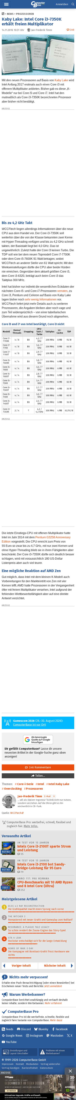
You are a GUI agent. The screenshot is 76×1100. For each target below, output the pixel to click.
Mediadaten (32, 1064)
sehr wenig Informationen (41, 299)
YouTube (11, 1042)
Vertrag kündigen (10, 1068)
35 (22, 854)
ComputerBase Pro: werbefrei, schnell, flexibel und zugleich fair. (38, 824)
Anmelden (62, 4)
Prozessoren (25, 13)
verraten (62, 290)
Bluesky (43, 1029)
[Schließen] (70, 1071)
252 (22, 889)
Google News (14, 1035)
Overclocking (13, 788)
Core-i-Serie (25, 784)
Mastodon (57, 1035)
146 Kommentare (39, 767)
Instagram (36, 1035)
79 (22, 871)
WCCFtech (15, 813)
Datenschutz (46, 1068)
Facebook (62, 1029)
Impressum (7, 1064)
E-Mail (47, 796)
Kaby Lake (61, 80)
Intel (41, 784)
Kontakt (20, 1064)
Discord (26, 1029)
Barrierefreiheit (30, 1068)
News (10, 13)
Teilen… (39, 775)
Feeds (9, 1029)
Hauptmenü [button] (6, 4)
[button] (73, 4)
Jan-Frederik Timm (30, 796)
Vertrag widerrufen (50, 1064)
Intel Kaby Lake (58, 784)
